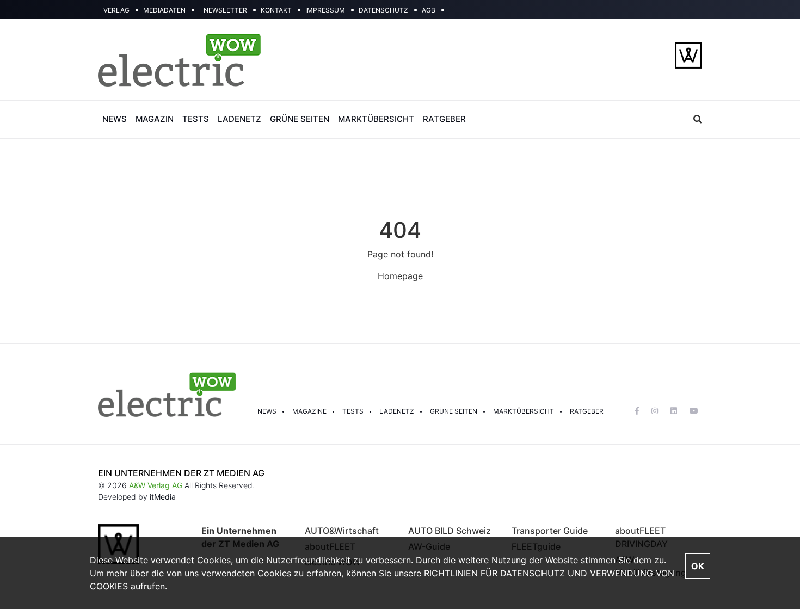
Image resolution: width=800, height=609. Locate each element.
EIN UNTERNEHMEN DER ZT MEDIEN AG (181, 472)
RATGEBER (444, 119)
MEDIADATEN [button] (164, 10)
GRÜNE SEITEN (299, 119)
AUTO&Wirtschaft (342, 530)
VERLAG (116, 10)
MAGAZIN (155, 119)
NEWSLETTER (225, 10)
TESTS (195, 119)
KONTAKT (276, 10)
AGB (428, 10)
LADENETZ (239, 119)
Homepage (400, 275)
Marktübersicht (523, 411)
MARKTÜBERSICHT (376, 119)
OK (697, 566)
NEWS (114, 119)
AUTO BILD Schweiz (449, 530)
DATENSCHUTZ (383, 10)
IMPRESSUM (325, 10)
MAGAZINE (309, 411)
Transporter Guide (550, 530)
